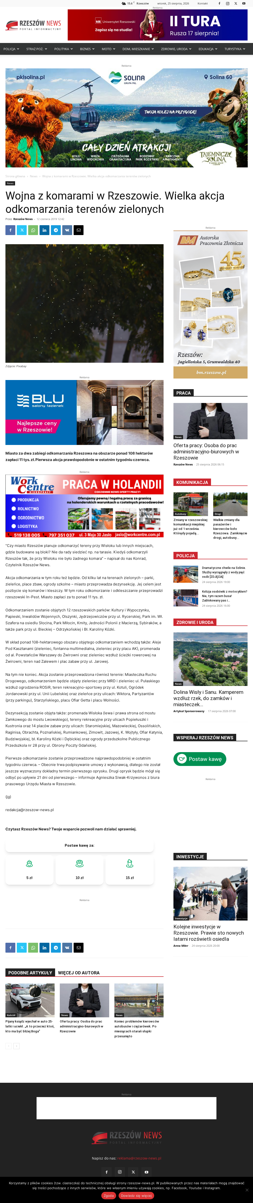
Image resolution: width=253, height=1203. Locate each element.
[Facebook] (219, 3)
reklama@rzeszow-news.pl (139, 1158)
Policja (185, 555)
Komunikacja (192, 482)
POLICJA (9, 49)
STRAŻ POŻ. (34, 49)
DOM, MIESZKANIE (136, 49)
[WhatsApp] (33, 230)
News (34, 176)
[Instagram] (227, 3)
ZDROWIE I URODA (194, 622)
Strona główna (15, 176)
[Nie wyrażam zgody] (246, 1189)
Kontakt (203, 3)
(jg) (8, 796)
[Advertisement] (84, 910)
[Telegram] (56, 230)
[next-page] (16, 1046)
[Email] (79, 230)
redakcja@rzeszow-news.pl (29, 809)
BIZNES (85, 49)
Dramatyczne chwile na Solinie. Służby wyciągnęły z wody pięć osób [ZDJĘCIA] (224, 572)
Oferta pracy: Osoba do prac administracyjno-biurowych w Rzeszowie (81, 1026)
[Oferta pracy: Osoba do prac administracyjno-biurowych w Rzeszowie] (84, 1000)
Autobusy (180, 514)
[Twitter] (235, 3)
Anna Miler (180, 945)
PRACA (183, 393)
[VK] (67, 230)
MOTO (106, 49)
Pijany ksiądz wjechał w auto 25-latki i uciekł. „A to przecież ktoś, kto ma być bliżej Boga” (29, 1026)
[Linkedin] (44, 230)
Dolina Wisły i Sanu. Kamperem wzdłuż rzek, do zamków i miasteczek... (208, 698)
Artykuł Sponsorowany (188, 711)
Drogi (218, 514)
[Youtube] (244, 3)
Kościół (11, 1015)
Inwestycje (181, 918)
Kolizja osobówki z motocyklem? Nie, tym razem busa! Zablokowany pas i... (224, 596)
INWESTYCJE (190, 856)
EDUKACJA (206, 49)
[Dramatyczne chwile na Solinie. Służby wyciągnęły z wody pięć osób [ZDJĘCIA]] (185, 574)
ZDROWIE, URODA (174, 49)
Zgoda (109, 1196)
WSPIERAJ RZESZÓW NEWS (204, 737)
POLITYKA (61, 49)
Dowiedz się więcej (136, 1196)
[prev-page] (8, 1046)
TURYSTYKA (233, 49)
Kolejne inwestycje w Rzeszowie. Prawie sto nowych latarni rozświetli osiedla (208, 933)
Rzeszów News (23, 219)
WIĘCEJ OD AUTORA (79, 972)
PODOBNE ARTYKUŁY (30, 972)
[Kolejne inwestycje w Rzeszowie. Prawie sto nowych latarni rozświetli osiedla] (210, 894)
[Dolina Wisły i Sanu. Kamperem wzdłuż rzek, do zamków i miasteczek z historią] (210, 659)
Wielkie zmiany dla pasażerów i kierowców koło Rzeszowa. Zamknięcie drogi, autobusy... (230, 529)
